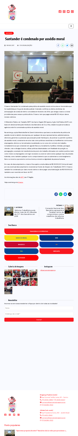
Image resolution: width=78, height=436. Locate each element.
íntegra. (20, 182)
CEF (56, 244)
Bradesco (21, 244)
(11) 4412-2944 (47, 415)
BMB (56, 238)
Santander (21, 258)
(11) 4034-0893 (47, 400)
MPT (22, 177)
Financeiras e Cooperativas (39, 231)
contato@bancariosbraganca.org (53, 402)
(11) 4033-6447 (59, 400)
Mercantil (56, 251)
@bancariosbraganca (47, 270)
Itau (21, 251)
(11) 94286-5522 (47, 405)
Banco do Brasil (21, 238)
